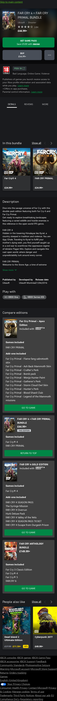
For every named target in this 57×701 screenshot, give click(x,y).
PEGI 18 (18, 68)
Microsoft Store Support (43, 668)
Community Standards (12, 665)
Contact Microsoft (38, 687)
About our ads (42, 695)
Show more (8, 269)
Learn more (23, 85)
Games (4, 676)
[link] (16, 169)
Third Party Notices (23, 695)
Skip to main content (11, 1)
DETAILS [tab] (12, 104)
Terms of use (37, 691)
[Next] (51, 143)
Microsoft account (20, 668)
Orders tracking (17, 672)
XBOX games (24, 657)
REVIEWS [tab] (28, 104)
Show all (36, 143)
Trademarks (6, 695)
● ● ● (49, 55)
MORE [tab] (45, 104)
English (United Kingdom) (14, 680)
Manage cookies (21, 691)
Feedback (41, 661)
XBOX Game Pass (41, 657)
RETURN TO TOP (28, 453)
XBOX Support (27, 661)
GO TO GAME (28, 407)
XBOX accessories (9, 661)
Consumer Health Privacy (14, 687)
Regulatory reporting (31, 699)
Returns (4, 672)
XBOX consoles (8, 657)
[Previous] (45, 143)
